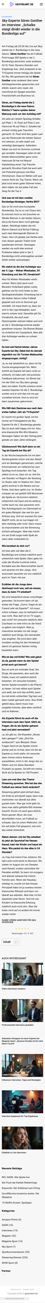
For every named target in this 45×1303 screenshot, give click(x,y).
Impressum (16, 1289)
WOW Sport (8, 1262)
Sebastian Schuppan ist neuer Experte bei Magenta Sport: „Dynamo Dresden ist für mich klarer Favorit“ (22, 1041)
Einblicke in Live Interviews (14, 1152)
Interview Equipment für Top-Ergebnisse (20, 1116)
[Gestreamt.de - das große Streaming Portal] (22, 4)
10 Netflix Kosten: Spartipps (17, 1202)
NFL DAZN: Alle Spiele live (16, 1177)
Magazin (6, 1235)
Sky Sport (7, 1246)
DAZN (5, 1225)
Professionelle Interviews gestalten (18, 1025)
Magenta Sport (10, 1241)
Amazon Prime (10, 1219)
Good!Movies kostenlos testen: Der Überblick (20, 1195)
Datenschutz (28, 1289)
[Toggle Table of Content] (15, 942)
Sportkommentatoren (13, 1252)
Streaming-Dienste (11, 1257)
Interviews (7, 17)
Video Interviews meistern (13, 989)
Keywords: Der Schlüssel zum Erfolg (21, 1188)
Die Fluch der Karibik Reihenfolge (19, 1182)
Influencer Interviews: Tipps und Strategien (21, 1080)
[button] (3, 4)
